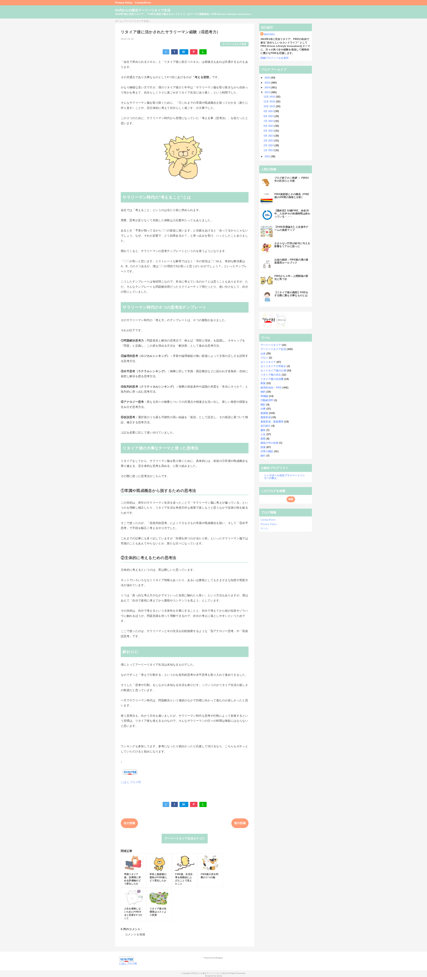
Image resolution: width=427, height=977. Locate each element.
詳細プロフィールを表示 (275, 57)
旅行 (263, 455)
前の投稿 (240, 823)
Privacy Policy (123, 2)
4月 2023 (269, 135)
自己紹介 (266, 425)
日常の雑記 (267, 451)
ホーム (264, 528)
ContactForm (143, 2)
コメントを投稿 (135, 934)
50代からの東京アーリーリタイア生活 (142, 10)
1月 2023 (269, 150)
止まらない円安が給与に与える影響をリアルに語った (292, 245)
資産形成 (266, 417)
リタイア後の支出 (271, 374)
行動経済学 (267, 400)
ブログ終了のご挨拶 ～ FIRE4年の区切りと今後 (291, 179)
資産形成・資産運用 (272, 421)
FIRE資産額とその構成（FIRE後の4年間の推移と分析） (291, 196)
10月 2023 (270, 106)
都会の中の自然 (269, 442)
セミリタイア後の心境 (273, 370)
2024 (268, 87)
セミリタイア (268, 362)
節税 (263, 438)
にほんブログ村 (131, 782)
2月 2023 (269, 145)
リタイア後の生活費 (272, 379)
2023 (268, 92)
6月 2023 (269, 125)
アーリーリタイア (271, 344)
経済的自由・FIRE (271, 387)
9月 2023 (269, 111)
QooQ (219, 976)
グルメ (264, 357)
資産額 (264, 413)
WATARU (269, 34)
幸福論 (264, 396)
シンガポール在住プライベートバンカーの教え (284, 476)
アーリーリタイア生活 (234, 44)
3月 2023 (269, 140)
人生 (263, 434)
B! (183, 51)
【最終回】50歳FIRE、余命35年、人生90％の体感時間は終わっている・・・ (292, 213)
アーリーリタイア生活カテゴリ (184, 838)
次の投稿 (129, 823)
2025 (268, 82)
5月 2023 (269, 130)
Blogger (219, 958)
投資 (263, 447)
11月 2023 (270, 101)
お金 (263, 353)
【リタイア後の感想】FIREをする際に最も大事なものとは (291, 294)
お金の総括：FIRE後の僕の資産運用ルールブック (291, 261)
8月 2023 (269, 116)
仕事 (263, 408)
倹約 (263, 391)
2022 (268, 156)
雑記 (263, 404)
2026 (268, 77)
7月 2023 (269, 121)
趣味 (263, 430)
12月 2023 (270, 96)
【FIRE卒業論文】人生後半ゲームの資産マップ (291, 228)
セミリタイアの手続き (273, 366)
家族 (263, 383)
